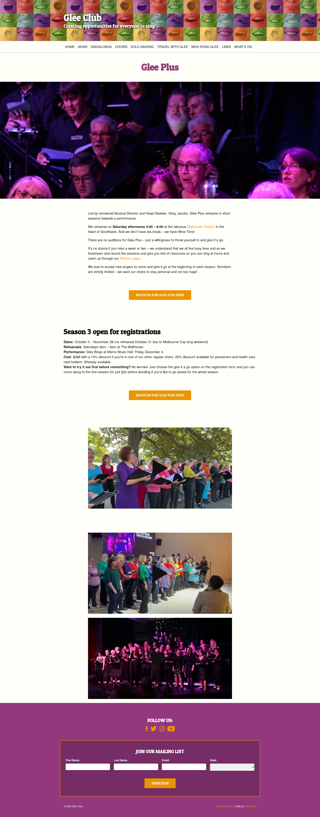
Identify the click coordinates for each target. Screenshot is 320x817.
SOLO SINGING (142, 46)
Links (226, 46)
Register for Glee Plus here (160, 295)
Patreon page (130, 258)
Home (70, 46)
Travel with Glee (172, 46)
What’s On (243, 46)
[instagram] (162, 730)
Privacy (230, 806)
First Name (73, 760)
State (214, 760)
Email (166, 760)
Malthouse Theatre (201, 226)
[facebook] (146, 730)
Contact (221, 806)
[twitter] (153, 730)
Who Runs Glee (205, 46)
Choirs (121, 46)
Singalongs (101, 46)
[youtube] (171, 730)
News (83, 46)
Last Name (120, 760)
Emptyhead (250, 806)
